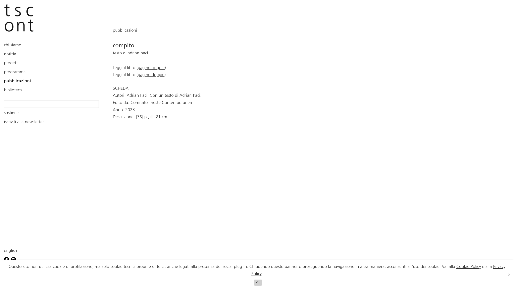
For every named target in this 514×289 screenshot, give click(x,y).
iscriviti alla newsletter (24, 122)
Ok (258, 282)
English (10, 251)
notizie (10, 54)
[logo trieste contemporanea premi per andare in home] (51, 18)
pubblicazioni (17, 81)
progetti (11, 63)
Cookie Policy (468, 267)
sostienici (12, 113)
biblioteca (13, 90)
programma (15, 72)
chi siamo (12, 45)
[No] (509, 275)
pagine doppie (151, 75)
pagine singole (151, 68)
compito (123, 46)
